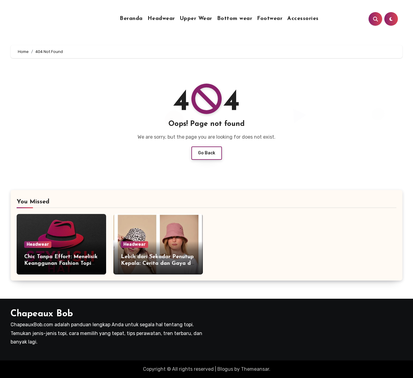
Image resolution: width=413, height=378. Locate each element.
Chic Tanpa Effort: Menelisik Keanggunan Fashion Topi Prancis (61, 263)
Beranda (131, 18)
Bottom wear (234, 18)
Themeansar (255, 369)
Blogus (225, 369)
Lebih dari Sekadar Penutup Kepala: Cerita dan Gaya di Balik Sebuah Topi (157, 263)
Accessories (303, 18)
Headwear (161, 18)
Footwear (269, 18)
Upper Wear (196, 18)
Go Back (206, 153)
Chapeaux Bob (42, 314)
